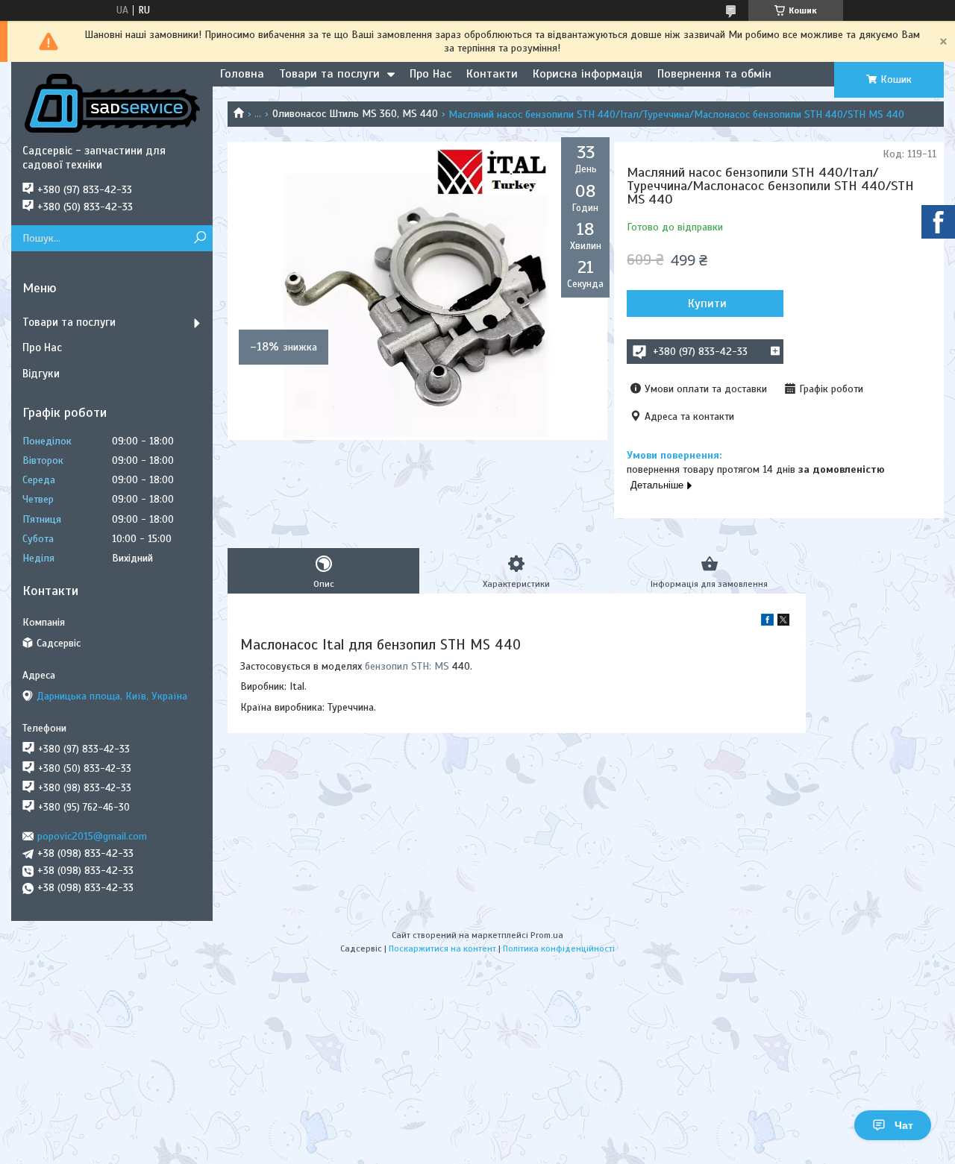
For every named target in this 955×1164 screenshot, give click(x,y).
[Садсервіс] (111, 103)
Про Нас (430, 73)
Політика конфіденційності (559, 948)
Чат (904, 1125)
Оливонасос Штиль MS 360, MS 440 (355, 113)
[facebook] (767, 622)
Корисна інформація (587, 73)
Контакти (492, 73)
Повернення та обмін (714, 73)
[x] (783, 622)
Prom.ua (546, 935)
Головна (242, 73)
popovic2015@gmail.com (92, 836)
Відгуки (41, 373)
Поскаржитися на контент (442, 948)
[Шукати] (200, 238)
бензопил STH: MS (407, 666)
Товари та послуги (329, 73)
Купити (707, 303)
